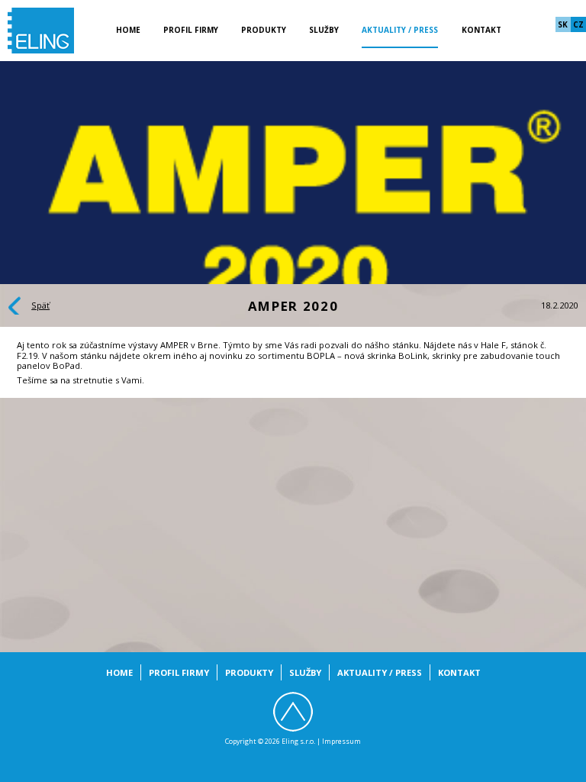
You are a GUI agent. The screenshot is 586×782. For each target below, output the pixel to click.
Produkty (263, 29)
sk (563, 24)
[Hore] (293, 712)
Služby (324, 29)
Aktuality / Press (400, 29)
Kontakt (481, 29)
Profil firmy (190, 29)
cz (578, 24)
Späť (40, 305)
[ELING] (41, 29)
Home (128, 29)
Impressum (341, 741)
